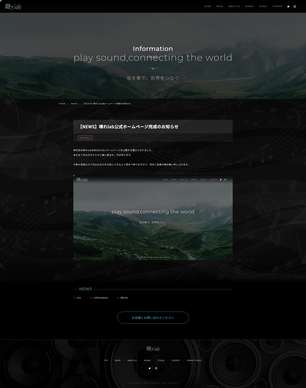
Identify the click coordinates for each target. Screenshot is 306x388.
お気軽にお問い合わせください (153, 318)
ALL (79, 297)
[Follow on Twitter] (288, 6)
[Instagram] (294, 6)
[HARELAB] (13, 6)
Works (124, 297)
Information (85, 138)
